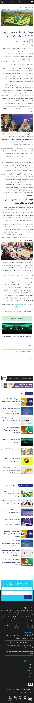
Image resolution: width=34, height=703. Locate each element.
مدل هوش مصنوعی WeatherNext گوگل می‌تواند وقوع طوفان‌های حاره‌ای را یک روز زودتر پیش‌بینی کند (11, 470)
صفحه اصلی (28, 7)
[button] (32, 2)
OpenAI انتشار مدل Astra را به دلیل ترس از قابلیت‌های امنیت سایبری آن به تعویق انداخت (11, 430)
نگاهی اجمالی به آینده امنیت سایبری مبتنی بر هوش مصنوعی (17, 336)
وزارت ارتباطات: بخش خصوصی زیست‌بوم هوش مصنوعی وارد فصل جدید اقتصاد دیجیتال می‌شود (11, 522)
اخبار (21, 7)
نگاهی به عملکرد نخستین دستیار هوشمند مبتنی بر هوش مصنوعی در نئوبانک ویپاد (11, 493)
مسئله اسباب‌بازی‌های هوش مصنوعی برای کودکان (21, 642)
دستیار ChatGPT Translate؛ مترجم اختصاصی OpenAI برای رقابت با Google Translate (11, 401)
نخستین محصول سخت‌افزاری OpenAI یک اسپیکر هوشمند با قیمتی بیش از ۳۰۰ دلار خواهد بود (11, 420)
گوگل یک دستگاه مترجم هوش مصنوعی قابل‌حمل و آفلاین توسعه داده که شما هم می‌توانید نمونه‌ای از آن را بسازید (11, 411)
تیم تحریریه (25, 41)
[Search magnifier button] (2, 2)
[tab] (29, 393)
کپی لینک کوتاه (27, 311)
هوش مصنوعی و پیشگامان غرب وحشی (10, 449)
